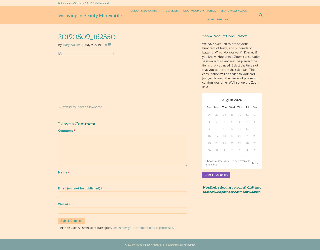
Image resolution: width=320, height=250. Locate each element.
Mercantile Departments (145, 10)
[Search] (259, 15)
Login (210, 19)
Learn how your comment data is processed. (143, 228)
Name (64, 172)
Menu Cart (223, 19)
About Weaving (192, 10)
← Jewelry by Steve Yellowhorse (80, 107)
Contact (212, 10)
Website (64, 204)
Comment (67, 131)
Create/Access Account (235, 10)
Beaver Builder (187, 244)
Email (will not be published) (80, 188)
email (106, 3)
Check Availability (216, 174)
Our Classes (173, 10)
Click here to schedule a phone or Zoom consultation (232, 189)
